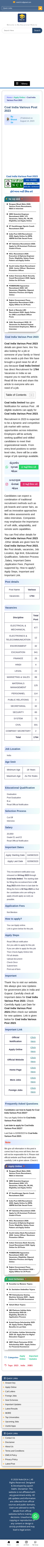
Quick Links (7, 8)
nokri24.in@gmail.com (23, 2)
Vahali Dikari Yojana (17, 1305)
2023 (16, 1365)
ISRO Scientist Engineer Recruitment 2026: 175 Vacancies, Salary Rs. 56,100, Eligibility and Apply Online (21, 217)
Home (9, 97)
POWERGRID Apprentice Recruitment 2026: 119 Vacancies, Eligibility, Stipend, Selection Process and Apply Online (21, 290)
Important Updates (33, 1357)
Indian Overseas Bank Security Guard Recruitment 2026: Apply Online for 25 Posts (22, 278)
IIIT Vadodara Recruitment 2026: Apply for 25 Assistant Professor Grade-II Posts (22, 246)
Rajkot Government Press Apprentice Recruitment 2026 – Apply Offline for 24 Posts (22, 302)
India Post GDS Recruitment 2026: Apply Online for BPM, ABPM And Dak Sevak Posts (20, 236)
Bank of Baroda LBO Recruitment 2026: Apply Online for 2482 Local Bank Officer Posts (22, 313)
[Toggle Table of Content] (30, 395)
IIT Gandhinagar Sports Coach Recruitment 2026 (21, 227)
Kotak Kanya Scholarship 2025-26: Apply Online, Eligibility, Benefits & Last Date (22, 1324)
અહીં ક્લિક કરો (30, 467)
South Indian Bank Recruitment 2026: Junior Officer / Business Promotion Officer (22, 268)
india (23, 1365)
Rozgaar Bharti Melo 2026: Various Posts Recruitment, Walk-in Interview (20, 206)
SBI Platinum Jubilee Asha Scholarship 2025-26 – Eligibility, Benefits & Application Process (20, 1313)
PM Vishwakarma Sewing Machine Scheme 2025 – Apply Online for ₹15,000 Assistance (21, 1297)
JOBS (30, 1365)
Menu (24, 83)
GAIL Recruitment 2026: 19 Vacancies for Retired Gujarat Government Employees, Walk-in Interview (22, 325)
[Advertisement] (22, 57)
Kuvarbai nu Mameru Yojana (20, 1284)
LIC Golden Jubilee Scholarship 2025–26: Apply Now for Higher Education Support (22, 1334)
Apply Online (19, 97)
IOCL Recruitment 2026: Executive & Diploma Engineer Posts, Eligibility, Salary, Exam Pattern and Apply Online (21, 257)
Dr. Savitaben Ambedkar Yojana (22, 1289)
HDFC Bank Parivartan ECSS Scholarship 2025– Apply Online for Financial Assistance (22, 1344)
